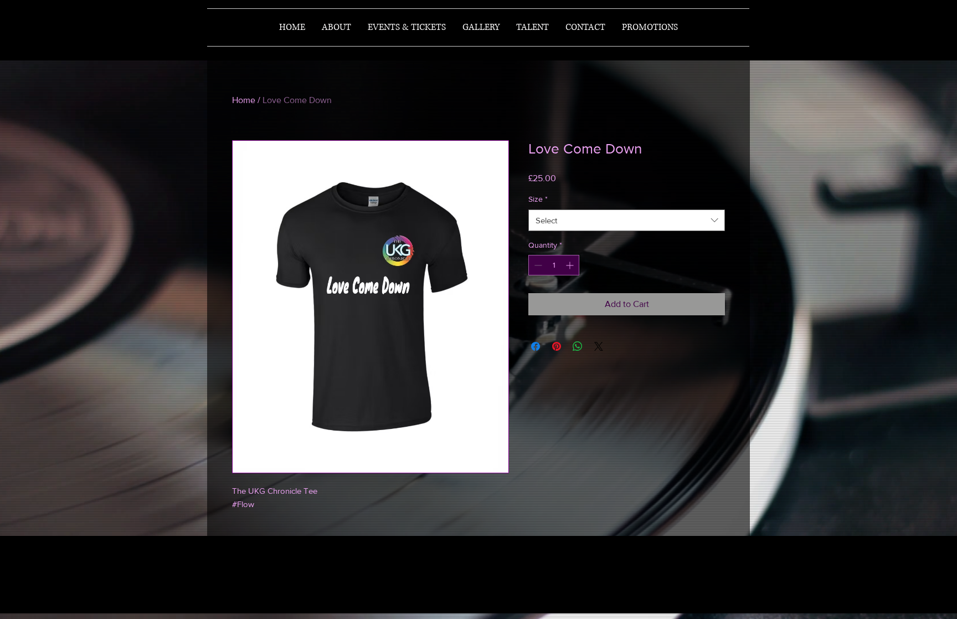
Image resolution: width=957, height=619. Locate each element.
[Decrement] (537, 265)
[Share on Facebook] (535, 346)
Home (243, 100)
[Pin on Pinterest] (556, 346)
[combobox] (626, 220)
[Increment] (571, 265)
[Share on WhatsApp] (577, 346)
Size (538, 199)
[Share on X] (598, 346)
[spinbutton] (554, 265)
